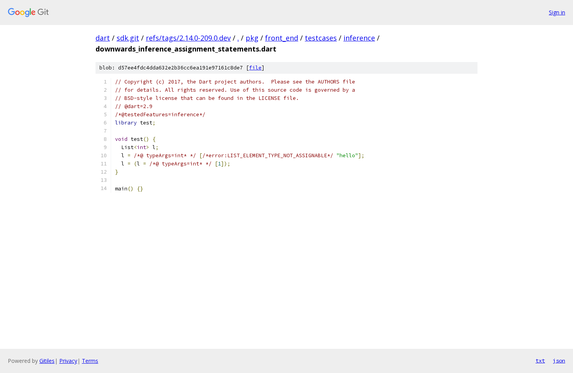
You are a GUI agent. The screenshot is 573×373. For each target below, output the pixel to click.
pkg (252, 38)
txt (540, 360)
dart (103, 38)
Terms (90, 360)
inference (359, 38)
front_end (281, 38)
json (559, 360)
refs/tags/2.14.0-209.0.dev (188, 38)
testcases (321, 38)
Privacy (68, 360)
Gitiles (47, 360)
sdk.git (128, 38)
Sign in (557, 12)
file (255, 67)
